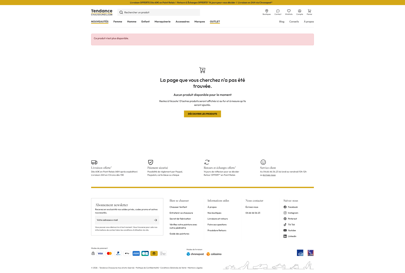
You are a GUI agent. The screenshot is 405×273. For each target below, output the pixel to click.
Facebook (293, 207)
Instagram (293, 212)
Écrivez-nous (252, 207)
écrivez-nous (269, 175)
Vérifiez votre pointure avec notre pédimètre (183, 226)
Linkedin (292, 236)
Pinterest (292, 218)
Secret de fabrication (180, 218)
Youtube (292, 230)
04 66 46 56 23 (253, 212)
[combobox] (158, 12)
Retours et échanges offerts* (220, 168)
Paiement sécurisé (157, 168)
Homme (131, 21)
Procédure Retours (217, 230)
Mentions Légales (195, 268)
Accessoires (182, 21)
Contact (277, 14)
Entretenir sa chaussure (181, 212)
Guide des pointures (179, 233)
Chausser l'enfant (178, 207)
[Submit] (121, 12)
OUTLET (215, 21)
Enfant (145, 21)
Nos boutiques (214, 212)
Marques (199, 21)
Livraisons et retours (218, 218)
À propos (309, 21)
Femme (117, 21)
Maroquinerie (163, 21)
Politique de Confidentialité (147, 268)
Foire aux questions (217, 224)
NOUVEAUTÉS (99, 21)
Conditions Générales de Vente (173, 268)
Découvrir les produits (202, 113)
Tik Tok (291, 224)
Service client (268, 168)
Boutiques (267, 14)
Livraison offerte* (101, 168)
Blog (281, 21)
